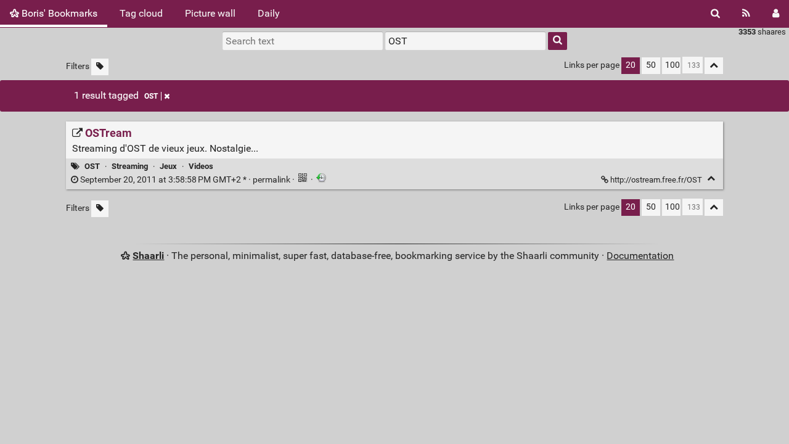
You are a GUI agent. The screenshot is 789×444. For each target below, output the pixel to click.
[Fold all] (714, 65)
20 (631, 65)
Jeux (168, 166)
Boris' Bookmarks (58, 13)
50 (651, 65)
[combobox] (465, 40)
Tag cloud (141, 13)
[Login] (775, 13)
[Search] (715, 13)
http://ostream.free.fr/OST (656, 179)
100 (672, 65)
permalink (185, 180)
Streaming (130, 166)
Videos (201, 166)
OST (151, 96)
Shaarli (148, 255)
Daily (269, 13)
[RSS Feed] (746, 13)
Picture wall (210, 13)
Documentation (640, 255)
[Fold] (711, 179)
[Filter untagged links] (99, 67)
